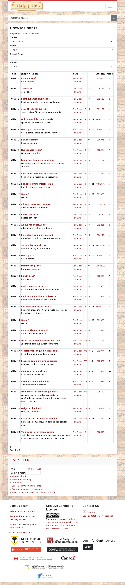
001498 (100, 286)
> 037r (39, 469)
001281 (100, 225)
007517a (100, 306)
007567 (100, 173)
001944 (100, 351)
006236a (100, 245)
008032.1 (100, 265)
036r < (31, 469)
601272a (100, 119)
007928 (100, 330)
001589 (100, 99)
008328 (100, 88)
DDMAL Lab (15, 524)
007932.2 (100, 204)
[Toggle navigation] (109, 6)
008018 (100, 408)
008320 (100, 391)
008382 (100, 276)
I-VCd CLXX (19, 460)
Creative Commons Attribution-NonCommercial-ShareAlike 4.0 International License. (62, 525)
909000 (100, 129)
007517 (100, 296)
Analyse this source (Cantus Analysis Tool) (33, 492)
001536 (100, 381)
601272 (100, 109)
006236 (100, 235)
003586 (100, 361)
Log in (88, 546)
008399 (100, 432)
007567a (100, 184)
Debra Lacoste (17, 511)
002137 (100, 160)
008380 (100, 214)
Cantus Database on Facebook (98, 516)
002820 (100, 418)
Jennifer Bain (16, 516)
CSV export (17, 482)
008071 (100, 140)
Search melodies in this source (27, 489)
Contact (90, 512)
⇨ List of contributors (20, 532)
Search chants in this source (26, 486)
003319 (100, 340)
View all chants (19, 476)
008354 (100, 150)
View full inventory (21, 479)
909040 (100, 78)
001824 (100, 371)
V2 (85, 340)
